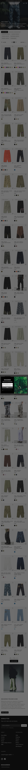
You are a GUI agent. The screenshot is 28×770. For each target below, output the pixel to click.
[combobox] (3, 385)
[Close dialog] (26, 377)
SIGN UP (7, 387)
